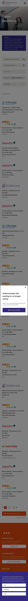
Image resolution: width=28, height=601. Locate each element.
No (5, 585)
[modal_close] (26, 287)
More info (6, 589)
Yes (5, 593)
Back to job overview (14, 310)
